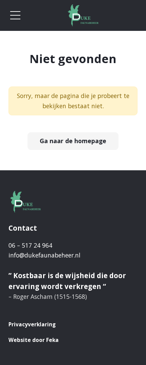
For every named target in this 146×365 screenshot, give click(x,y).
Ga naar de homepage (73, 141)
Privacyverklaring (32, 324)
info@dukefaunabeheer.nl (44, 255)
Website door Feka (33, 340)
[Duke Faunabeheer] (83, 15)
